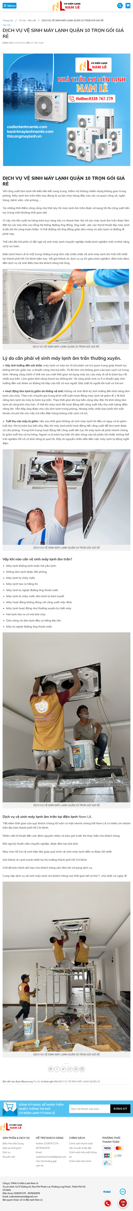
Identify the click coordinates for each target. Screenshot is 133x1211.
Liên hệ (39, 1165)
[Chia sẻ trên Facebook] (57, 1069)
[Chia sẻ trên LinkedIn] (82, 1069)
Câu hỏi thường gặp (46, 1161)
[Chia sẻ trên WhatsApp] (51, 1069)
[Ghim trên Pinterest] (76, 1069)
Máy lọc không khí (12, 1148)
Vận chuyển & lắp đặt (80, 1148)
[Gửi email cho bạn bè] (70, 1069)
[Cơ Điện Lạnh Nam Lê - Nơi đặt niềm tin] (66, 5)
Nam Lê (85, 816)
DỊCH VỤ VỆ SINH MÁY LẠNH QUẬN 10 (79, 1081)
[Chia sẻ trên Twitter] (63, 1069)
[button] (9, 5)
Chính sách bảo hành (80, 1161)
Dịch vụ (6, 1152)
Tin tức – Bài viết (27, 20)
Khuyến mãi (9, 1156)
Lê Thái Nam (36, 43)
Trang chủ (8, 20)
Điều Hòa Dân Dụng (13, 1143)
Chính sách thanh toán (81, 1143)
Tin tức (7, 25)
